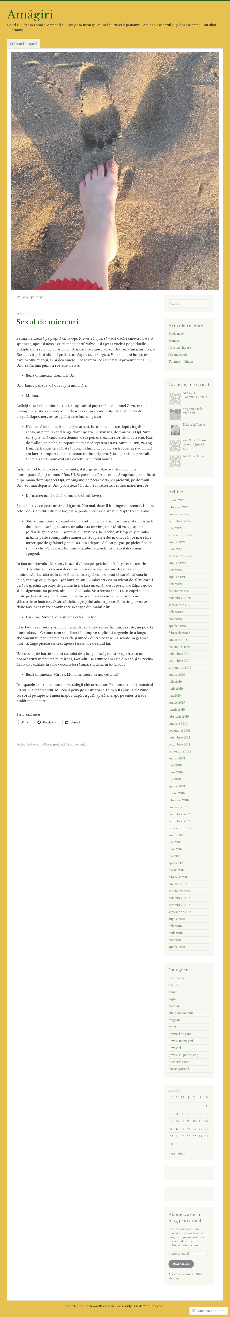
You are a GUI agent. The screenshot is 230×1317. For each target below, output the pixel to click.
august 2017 (176, 835)
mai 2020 (175, 619)
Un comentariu (76, 744)
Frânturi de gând (23, 44)
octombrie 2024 (179, 521)
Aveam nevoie (178, 354)
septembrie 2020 (180, 605)
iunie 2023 (175, 549)
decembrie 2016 (179, 891)
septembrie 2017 (179, 828)
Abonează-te (181, 1264)
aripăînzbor (191, 409)
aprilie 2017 (176, 863)
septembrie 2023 (180, 535)
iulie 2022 (175, 570)
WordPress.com (153, 1306)
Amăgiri (30, 14)
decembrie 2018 (179, 730)
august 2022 (177, 563)
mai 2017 (174, 856)
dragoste (174, 1020)
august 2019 (176, 674)
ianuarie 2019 (177, 723)
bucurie (173, 985)
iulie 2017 (174, 842)
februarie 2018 (178, 800)
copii (172, 999)
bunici (172, 992)
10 (177, 1121)
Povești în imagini (180, 1041)
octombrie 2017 (179, 821)
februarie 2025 (178, 507)
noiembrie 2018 (179, 737)
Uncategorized (54, 744)
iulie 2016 (175, 926)
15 (206, 1121)
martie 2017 (176, 870)
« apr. (172, 1153)
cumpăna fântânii (180, 1013)
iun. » (181, 1153)
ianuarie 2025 (178, 514)
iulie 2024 (175, 528)
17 (177, 1129)
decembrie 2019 (179, 646)
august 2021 (176, 577)
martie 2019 (176, 709)
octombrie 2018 (179, 744)
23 (171, 1136)
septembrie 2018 (180, 751)
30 (171, 1144)
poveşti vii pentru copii (184, 1055)
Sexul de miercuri (47, 322)
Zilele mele (176, 333)
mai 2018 (174, 779)
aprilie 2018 (176, 786)
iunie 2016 (175, 933)
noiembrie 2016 (179, 898)
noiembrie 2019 (179, 653)
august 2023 (177, 542)
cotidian (174, 1006)
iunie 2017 (175, 849)
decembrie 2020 (180, 591)
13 (194, 1121)
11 (182, 1121)
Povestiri (37, 744)
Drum (200, 456)
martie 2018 (176, 793)
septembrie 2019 (180, 667)
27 (194, 1136)
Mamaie (174, 340)
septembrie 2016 (180, 912)
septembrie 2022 (180, 556)
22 (206, 1129)
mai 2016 (174, 940)
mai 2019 (174, 695)
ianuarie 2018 (177, 807)
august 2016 (176, 919)
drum (172, 1027)
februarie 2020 (179, 633)
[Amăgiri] (115, 171)
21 (200, 1129)
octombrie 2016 (179, 905)
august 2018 (176, 758)
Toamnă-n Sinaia (180, 361)
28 (200, 1136)
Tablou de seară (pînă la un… (194, 444)
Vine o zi (189, 413)
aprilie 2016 (176, 947)
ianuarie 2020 (178, 640)
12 (188, 1121)
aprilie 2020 (177, 626)
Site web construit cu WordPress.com (89, 1306)
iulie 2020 (175, 612)
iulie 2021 (175, 584)
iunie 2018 (175, 772)
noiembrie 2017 (179, 814)
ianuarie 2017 (177, 884)
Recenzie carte (178, 1062)
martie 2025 (176, 500)
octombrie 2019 (179, 660)
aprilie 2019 (176, 702)
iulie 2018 (175, 765)
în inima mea (177, 978)
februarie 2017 (178, 877)
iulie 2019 (175, 681)
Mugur (187, 424)
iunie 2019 (175, 688)
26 (188, 1136)
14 (200, 1121)
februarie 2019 (178, 716)
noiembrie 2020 (179, 598)
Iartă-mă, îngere (179, 347)
